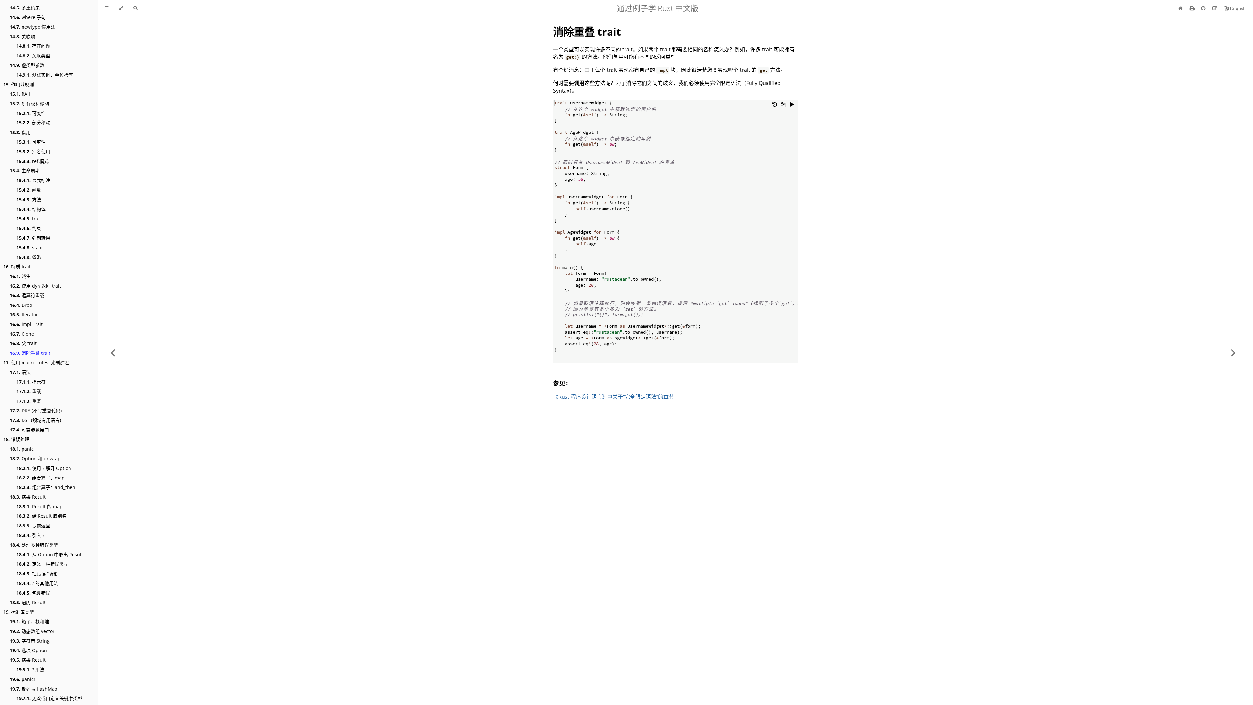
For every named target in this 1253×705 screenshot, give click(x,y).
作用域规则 (18, 84)
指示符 (31, 382)
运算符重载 (27, 295)
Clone (22, 334)
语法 (20, 372)
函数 (28, 190)
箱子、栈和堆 (29, 622)
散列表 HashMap (33, 689)
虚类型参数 (27, 65)
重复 (28, 401)
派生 (20, 276)
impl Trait (26, 324)
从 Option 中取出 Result (49, 554)
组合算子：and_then (45, 487)
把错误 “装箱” (37, 574)
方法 (28, 199)
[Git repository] (1204, 8)
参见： (562, 383)
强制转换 (33, 238)
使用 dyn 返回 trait (35, 286)
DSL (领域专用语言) (35, 420)
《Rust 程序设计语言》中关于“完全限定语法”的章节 (613, 396)
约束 (28, 228)
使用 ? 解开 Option (43, 468)
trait (28, 218)
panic (22, 449)
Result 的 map (39, 506)
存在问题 (33, 46)
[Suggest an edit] (1215, 8)
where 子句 (28, 17)
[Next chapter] (1233, 352)
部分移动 (33, 122)
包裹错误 (33, 593)
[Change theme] (121, 8)
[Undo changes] (774, 104)
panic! (22, 679)
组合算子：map (40, 478)
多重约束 (25, 8)
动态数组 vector (32, 631)
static (30, 247)
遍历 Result (28, 602)
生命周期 (25, 170)
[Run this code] (792, 104)
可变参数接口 (29, 430)
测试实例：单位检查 (44, 75)
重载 (28, 391)
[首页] (1181, 8)
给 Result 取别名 (41, 516)
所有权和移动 (29, 104)
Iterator (24, 314)
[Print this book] (1193, 8)
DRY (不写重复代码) (36, 410)
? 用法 (30, 669)
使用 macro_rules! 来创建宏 (36, 362)
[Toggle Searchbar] (135, 8)
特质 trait (17, 266)
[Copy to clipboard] (783, 104)
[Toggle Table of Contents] (107, 8)
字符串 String (30, 641)
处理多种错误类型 (34, 545)
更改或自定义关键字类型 (49, 698)
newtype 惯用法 (32, 27)
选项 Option (28, 650)
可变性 (31, 113)
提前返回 (33, 526)
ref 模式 (32, 161)
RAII (20, 94)
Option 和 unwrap (35, 458)
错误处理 (16, 439)
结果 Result (28, 497)
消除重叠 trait (30, 353)
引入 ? (30, 535)
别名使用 (33, 152)
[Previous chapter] (112, 352)
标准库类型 (18, 612)
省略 (28, 257)
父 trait (23, 343)
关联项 (22, 36)
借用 (20, 132)
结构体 (31, 209)
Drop (21, 305)
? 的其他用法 (37, 583)
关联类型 (33, 56)
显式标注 (33, 180)
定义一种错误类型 (42, 564)
